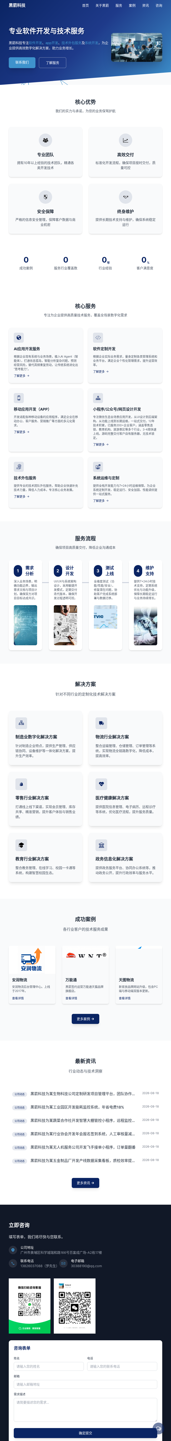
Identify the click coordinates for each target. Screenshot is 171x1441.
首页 (85, 5)
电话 (90, 1359)
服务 (119, 5)
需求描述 (19, 1395)
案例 (132, 5)
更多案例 (83, 1019)
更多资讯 (83, 1184)
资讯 (145, 5)
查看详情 (18, 998)
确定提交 (85, 1434)
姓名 (17, 1359)
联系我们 (22, 62)
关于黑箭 (102, 5)
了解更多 (19, 375)
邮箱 (17, 1377)
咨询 (159, 5)
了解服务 (52, 63)
